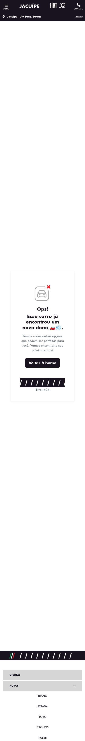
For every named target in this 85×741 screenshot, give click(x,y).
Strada (43, 706)
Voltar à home (42, 363)
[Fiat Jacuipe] (29, 6)
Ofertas (14, 674)
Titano (42, 695)
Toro (42, 716)
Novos (14, 685)
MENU (6, 8)
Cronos (43, 727)
